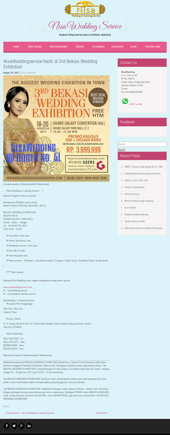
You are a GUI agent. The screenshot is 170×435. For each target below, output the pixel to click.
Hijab (133, 46)
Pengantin (117, 46)
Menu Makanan (58, 46)
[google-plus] (22, 426)
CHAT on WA (135, 104)
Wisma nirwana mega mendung (139, 201)
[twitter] (14, 426)
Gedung (80, 46)
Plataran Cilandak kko (135, 187)
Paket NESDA (35, 46)
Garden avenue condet (135, 221)
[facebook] (7, 426)
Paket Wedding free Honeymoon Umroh (143, 173)
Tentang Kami (152, 46)
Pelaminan (99, 46)
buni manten (130, 207)
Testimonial (103, 413)
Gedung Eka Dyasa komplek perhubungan (144, 228)
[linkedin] (29, 426)
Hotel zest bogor (132, 194)
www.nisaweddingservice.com (17, 287)
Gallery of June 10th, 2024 (136, 180)
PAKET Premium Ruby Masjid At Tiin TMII (143, 166)
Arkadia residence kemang (137, 214)
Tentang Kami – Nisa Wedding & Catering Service (28, 413)
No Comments (29, 72)
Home (16, 46)
